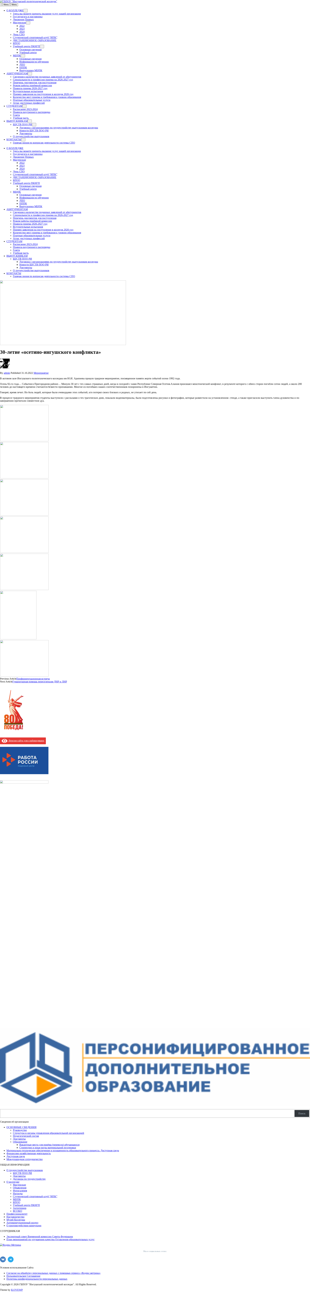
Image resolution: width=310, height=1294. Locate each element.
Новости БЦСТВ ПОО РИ (34, 130)
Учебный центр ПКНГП (26, 46)
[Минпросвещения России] (24, 782)
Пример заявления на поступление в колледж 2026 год (43, 94)
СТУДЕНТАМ (14, 106)
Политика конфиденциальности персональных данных (36, 1279)
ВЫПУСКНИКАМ (17, 121)
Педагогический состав (26, 1136)
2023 (22, 28)
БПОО (16, 43)
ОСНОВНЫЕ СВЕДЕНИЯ (21, 1127)
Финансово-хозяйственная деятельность (28, 1153)
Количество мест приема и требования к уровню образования (47, 97)
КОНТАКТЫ (13, 139)
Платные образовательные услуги (31, 100)
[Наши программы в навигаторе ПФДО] (155, 1105)
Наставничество (15, 1216)
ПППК (23, 67)
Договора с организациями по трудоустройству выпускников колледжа (58, 127)
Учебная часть (21, 118)
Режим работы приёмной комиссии (32, 85)
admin (7, 373)
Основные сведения (30, 49)
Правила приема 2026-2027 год (30, 88)
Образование (20, 1141)
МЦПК (17, 55)
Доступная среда (15, 1156)
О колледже (12, 1181)
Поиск (301, 1113)
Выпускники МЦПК (30, 70)
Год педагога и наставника (27, 16)
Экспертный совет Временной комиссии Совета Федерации (39, 1236)
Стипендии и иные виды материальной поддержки (47, 1147)
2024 (22, 31)
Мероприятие (41, 373)
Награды (18, 1193)
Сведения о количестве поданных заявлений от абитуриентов (47, 76)
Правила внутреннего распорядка (31, 112)
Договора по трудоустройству (29, 1179)
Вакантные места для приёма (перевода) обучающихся (49, 1144)
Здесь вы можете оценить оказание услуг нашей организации (47, 13)
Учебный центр (28, 52)
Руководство (20, 1130)
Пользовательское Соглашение (23, 1276)
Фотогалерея (20, 1190)
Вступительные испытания (28, 91)
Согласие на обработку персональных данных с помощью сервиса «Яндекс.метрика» (53, 1273)
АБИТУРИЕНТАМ (17, 73)
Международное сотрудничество (24, 1159)
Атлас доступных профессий (29, 103)
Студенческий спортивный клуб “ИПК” (35, 37)
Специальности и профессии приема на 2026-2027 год (43, 79)
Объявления (19, 1187)
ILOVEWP (17, 1290)
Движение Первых (23, 19)
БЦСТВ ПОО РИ (22, 124)
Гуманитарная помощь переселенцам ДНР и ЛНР (39, 681)
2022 (22, 25)
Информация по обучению (34, 61)
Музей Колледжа (15, 1219)
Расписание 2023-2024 (25, 109)
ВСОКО (17, 1211)
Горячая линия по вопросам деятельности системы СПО (44, 142)
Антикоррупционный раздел (22, 1222)
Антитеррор (19, 1208)
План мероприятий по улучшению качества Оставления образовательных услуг (50, 1239)
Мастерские (19, 22)
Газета (16, 115)
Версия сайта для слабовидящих (25, 740)
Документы (25, 133)
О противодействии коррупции (23, 1225)
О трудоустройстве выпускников (31, 136)
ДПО (22, 64)
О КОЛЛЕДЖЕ (14, 10)
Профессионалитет (16, 1214)
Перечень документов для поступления (34, 82)
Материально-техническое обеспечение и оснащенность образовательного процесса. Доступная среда (62, 1150)
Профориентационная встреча (33, 678)
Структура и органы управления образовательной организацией (48, 1133)
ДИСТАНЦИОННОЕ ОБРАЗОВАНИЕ (34, 40)
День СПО (19, 34)
